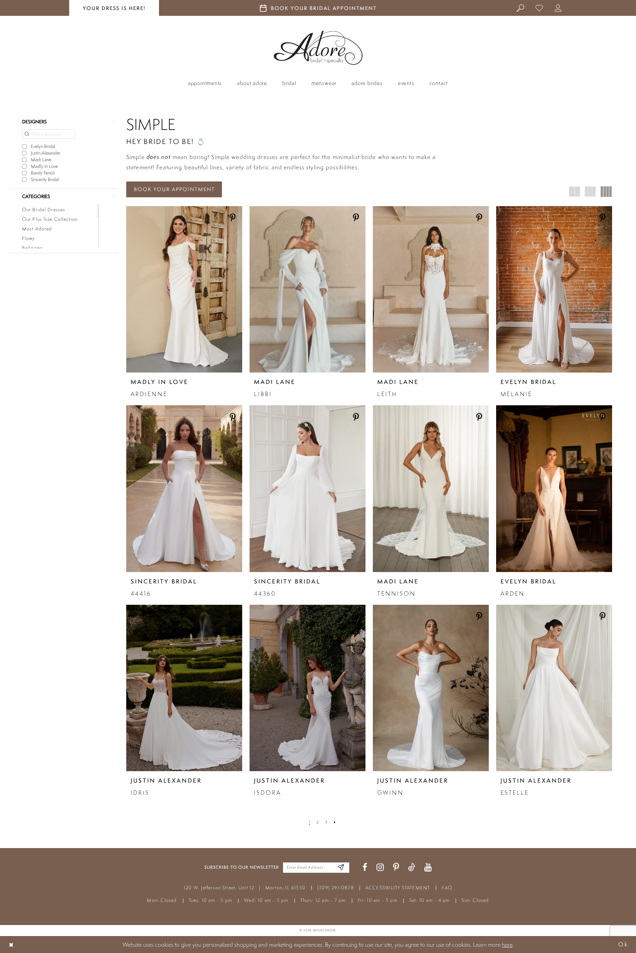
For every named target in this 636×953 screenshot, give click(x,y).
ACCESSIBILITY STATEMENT (397, 888)
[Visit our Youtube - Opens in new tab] (428, 867)
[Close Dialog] (11, 944)
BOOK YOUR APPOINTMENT (174, 189)
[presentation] (184, 289)
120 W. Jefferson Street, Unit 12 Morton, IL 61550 (244, 888)
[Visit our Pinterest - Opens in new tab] (396, 867)
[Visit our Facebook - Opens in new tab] (365, 867)
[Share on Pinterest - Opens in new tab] (232, 218)
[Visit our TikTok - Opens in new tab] (411, 867)
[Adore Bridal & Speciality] (318, 47)
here (507, 944)
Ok (623, 944)
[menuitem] (520, 7)
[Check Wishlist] (539, 7)
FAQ (447, 888)
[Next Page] (334, 822)
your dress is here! (114, 8)
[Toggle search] (520, 7)
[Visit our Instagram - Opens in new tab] (380, 867)
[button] (558, 7)
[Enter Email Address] (341, 867)
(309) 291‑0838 (335, 888)
